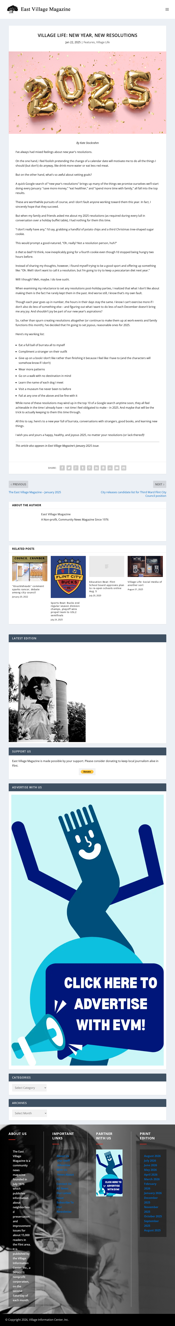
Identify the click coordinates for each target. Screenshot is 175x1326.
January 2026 (153, 1193)
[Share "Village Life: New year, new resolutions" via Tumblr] (82, 468)
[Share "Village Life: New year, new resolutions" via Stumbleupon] (110, 468)
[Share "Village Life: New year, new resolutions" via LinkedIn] (96, 468)
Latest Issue (147, 1319)
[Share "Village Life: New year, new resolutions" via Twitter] (69, 468)
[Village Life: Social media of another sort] (145, 566)
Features (89, 42)
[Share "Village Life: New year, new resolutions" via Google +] (75, 468)
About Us (63, 1156)
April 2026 (150, 1174)
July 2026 (150, 1160)
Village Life (103, 42)
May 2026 (150, 1170)
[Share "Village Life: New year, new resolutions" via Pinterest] (89, 468)
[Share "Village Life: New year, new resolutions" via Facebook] (62, 468)
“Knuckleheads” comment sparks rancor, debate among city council (28, 589)
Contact (118, 1319)
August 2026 (152, 1156)
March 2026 (152, 1179)
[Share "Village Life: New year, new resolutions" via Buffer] (103, 468)
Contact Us (64, 1184)
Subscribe (164, 1319)
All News (62, 1188)
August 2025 (152, 1230)
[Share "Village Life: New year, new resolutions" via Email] (116, 468)
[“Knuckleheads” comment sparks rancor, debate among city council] (29, 568)
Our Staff (63, 1160)
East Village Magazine (56, 514)
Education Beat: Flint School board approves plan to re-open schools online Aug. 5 (106, 586)
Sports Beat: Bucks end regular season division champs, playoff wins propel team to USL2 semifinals (65, 609)
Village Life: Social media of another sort (145, 583)
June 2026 (150, 1165)
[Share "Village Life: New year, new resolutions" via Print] (123, 468)
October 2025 (153, 1216)
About (102, 1319)
